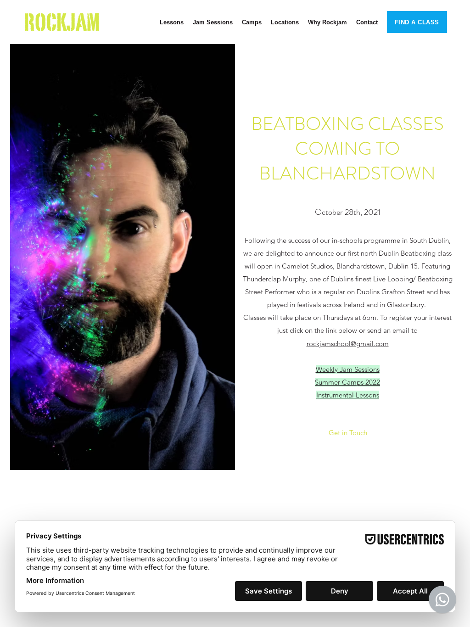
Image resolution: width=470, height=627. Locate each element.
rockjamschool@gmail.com (348, 343)
